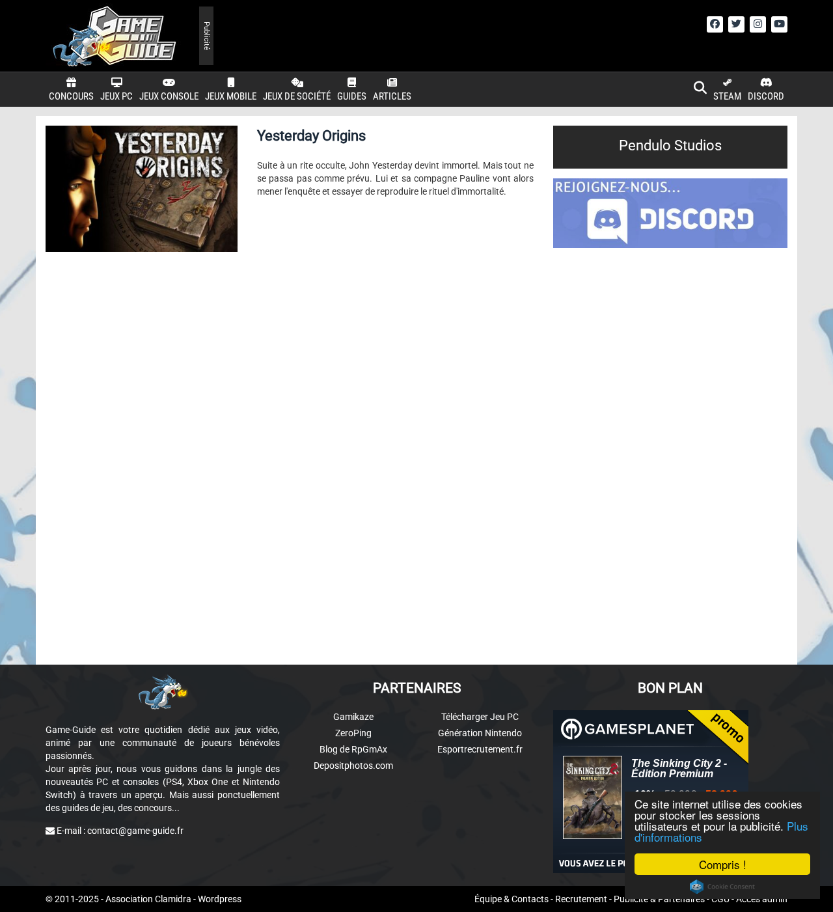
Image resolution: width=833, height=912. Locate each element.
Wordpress (219, 899)
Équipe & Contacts (511, 899)
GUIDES (351, 96)
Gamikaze (353, 717)
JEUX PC (116, 96)
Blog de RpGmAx (353, 749)
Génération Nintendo (480, 733)
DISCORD (766, 96)
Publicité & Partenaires (659, 899)
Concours (71, 96)
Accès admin (761, 899)
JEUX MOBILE (230, 96)
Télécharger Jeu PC (480, 717)
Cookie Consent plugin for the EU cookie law (722, 886)
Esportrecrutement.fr (480, 749)
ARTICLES (392, 96)
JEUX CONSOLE (168, 96)
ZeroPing (353, 733)
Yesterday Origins (311, 136)
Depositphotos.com (353, 765)
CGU (720, 899)
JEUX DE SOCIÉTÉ (297, 96)
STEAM (727, 96)
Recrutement (581, 899)
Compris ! (722, 864)
